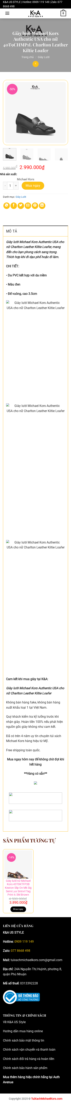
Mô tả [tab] (11, 231)
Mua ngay (33, 185)
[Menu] (7, 13)
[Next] (61, 112)
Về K (6, 1022)
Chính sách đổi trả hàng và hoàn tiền (28, 1059)
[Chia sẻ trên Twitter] (21, 205)
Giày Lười (44, 57)
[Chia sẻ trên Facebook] (13, 205)
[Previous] (9, 112)
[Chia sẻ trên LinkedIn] (42, 205)
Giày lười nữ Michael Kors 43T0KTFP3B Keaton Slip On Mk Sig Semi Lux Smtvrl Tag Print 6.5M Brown (18, 887)
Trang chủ (27, 57)
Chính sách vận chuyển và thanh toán (29, 1049)
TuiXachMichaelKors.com (46, 1098)
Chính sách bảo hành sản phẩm (25, 1068)
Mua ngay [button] (18, 909)
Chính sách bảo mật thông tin (23, 1040)
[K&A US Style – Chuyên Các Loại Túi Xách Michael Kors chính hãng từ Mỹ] (35, 13)
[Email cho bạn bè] (28, 205)
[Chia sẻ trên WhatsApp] (6, 205)
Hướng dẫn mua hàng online (23, 1031)
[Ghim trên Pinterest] (35, 205)
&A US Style (17, 1022)
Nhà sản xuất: (8, 174)
